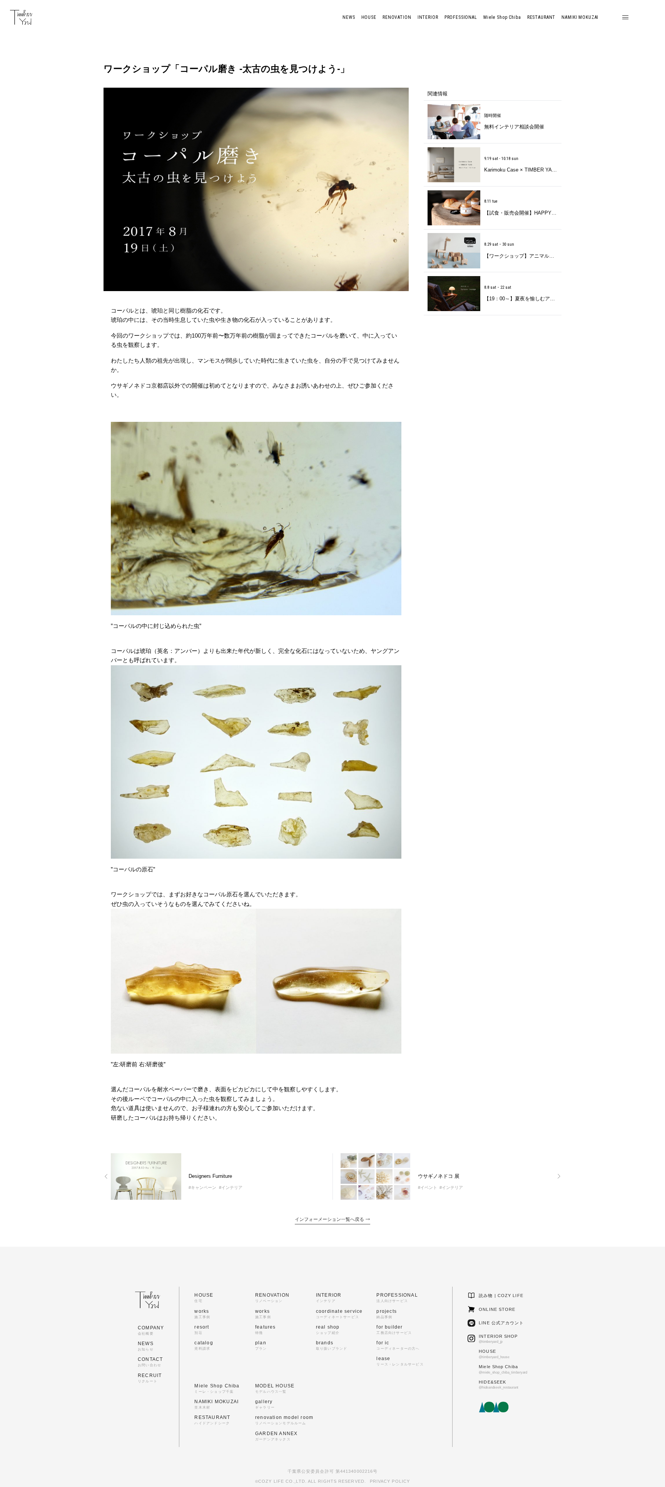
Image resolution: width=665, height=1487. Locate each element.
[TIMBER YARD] (21, 17)
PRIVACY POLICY (390, 1481)
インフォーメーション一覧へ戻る (330, 1219)
